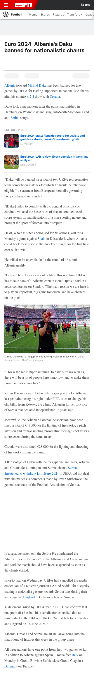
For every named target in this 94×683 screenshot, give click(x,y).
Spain (41, 238)
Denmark (10, 666)
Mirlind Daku (37, 85)
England (29, 597)
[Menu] (6, 5)
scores (85, 4)
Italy (75, 654)
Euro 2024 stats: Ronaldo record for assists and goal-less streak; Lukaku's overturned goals (52, 137)
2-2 (32, 96)
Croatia (55, 96)
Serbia (14, 117)
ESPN (23, 5)
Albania (9, 85)
